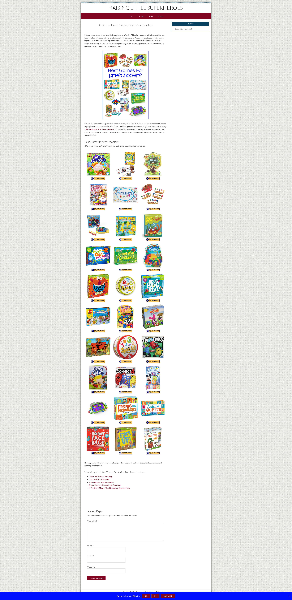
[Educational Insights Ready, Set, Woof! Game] (152, 318)
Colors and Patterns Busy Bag (100, 476)
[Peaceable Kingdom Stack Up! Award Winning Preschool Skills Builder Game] (125, 440)
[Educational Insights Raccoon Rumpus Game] (125, 318)
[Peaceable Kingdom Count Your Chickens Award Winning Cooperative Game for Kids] (125, 257)
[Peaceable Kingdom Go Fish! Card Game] (152, 227)
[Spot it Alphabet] (125, 288)
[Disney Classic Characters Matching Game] (152, 379)
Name (90, 545)
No (155, 596)
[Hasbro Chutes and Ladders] (98, 379)
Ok (146, 596)
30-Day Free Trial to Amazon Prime (99, 129)
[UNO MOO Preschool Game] (152, 196)
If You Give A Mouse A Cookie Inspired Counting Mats (109, 488)
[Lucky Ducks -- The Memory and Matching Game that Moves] (125, 227)
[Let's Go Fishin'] (98, 227)
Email (90, 556)
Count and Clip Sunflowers (99, 479)
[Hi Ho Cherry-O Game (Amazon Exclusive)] (98, 166)
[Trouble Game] (152, 349)
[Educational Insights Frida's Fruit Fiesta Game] (152, 257)
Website (91, 567)
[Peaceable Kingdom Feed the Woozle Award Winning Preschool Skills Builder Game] (98, 288)
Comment (92, 521)
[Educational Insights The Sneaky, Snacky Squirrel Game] (152, 166)
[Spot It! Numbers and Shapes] (125, 349)
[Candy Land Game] (98, 196)
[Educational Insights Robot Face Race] (98, 440)
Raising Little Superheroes (146, 8)
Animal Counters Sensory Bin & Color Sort (105, 485)
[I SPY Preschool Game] (125, 166)
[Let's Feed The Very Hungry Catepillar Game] (152, 440)
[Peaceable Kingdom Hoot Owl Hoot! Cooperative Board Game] (98, 257)
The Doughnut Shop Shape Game (101, 482)
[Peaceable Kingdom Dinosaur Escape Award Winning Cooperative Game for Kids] (98, 349)
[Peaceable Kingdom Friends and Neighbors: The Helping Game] (125, 410)
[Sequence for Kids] (125, 196)
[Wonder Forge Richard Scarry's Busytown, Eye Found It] (98, 318)
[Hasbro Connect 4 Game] (125, 379)
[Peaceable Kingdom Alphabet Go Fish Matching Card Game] (152, 410)
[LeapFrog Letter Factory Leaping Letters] (98, 410)
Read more (168, 596)
